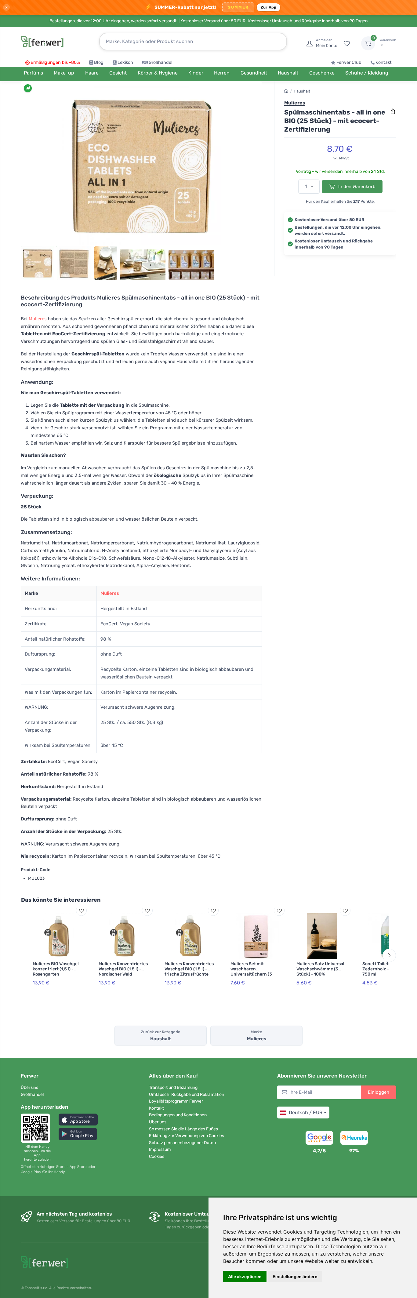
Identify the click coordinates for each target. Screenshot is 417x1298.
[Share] (393, 111)
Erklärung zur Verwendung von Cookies (186, 1135)
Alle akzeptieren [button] (245, 1276)
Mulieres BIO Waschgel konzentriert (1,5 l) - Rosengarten (56, 969)
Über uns (29, 1087)
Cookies (156, 1156)
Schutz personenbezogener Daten (182, 1142)
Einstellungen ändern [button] (295, 1276)
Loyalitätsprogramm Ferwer (176, 1101)
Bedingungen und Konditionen (178, 1115)
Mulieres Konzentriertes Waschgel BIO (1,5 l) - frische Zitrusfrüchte (189, 969)
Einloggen (378, 1092)
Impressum (160, 1149)
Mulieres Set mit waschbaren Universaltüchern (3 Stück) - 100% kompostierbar (251, 974)
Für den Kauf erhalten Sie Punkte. (340, 201)
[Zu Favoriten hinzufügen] (81, 910)
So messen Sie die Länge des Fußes (183, 1129)
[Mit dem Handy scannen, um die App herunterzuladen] (37, 1128)
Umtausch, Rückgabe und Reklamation (186, 1094)
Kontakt (383, 62)
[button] (78, 1119)
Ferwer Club (348, 62)
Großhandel (160, 62)
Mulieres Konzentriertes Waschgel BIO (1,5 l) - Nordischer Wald (123, 969)
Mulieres (38, 319)
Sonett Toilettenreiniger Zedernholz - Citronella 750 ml (387, 969)
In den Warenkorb (356, 186)
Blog (98, 62)
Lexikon (125, 62)
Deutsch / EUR (305, 1112)
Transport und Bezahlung (173, 1087)
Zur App (269, 7)
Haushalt (302, 91)
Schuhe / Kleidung (366, 73)
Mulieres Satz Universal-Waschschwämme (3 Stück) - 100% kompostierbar (321, 971)
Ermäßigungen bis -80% (55, 62)
